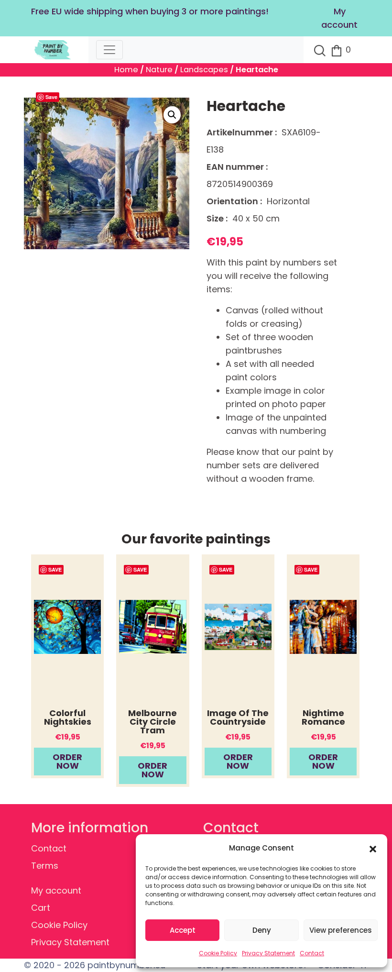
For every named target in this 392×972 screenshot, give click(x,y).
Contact (312, 953)
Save (51, 96)
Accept (183, 930)
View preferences (340, 930)
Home (126, 69)
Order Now (67, 761)
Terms (44, 866)
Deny (261, 930)
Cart (40, 908)
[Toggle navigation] (109, 49)
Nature (159, 69)
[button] (373, 848)
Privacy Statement (268, 953)
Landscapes (204, 69)
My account (56, 890)
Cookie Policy (218, 953)
